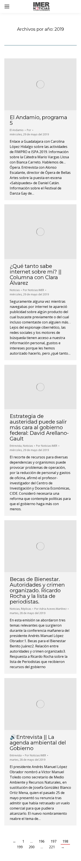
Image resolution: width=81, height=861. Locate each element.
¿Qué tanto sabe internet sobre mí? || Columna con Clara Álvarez (35, 274)
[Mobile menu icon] (7, 6)
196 (41, 841)
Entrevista (16, 446)
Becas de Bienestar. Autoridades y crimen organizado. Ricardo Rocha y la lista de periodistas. (37, 590)
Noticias (15, 290)
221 (52, 847)
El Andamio (17, 130)
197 (53, 841)
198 (65, 841)
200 (32, 847)
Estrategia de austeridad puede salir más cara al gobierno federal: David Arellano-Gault (39, 427)
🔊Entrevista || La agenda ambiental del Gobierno (38, 742)
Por (29, 130)
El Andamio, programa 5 (38, 120)
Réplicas (26, 609)
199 (20, 847)
